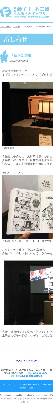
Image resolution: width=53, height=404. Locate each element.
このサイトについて (26, 361)
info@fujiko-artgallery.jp (28, 376)
